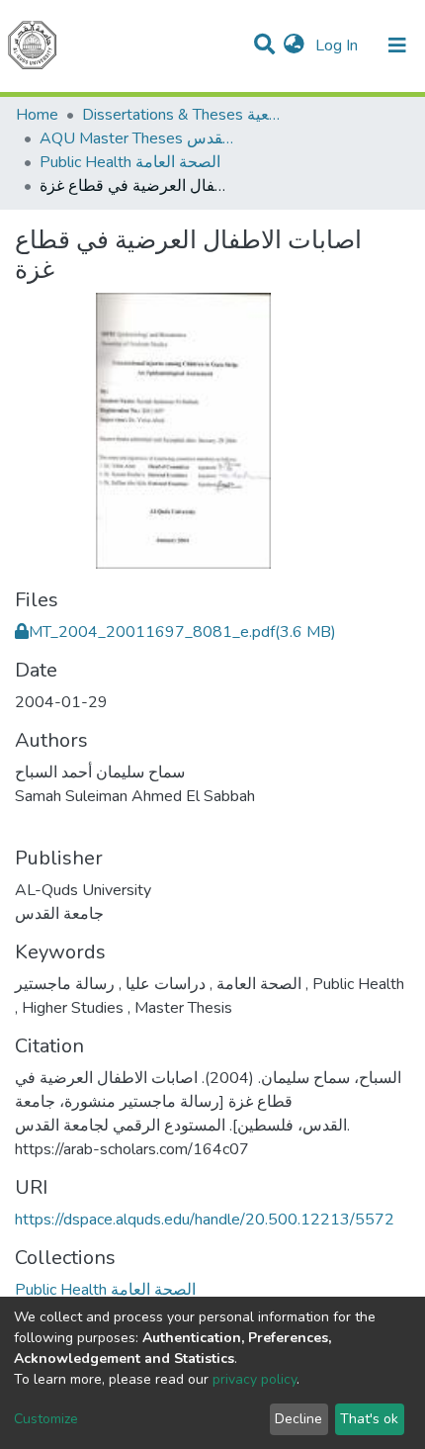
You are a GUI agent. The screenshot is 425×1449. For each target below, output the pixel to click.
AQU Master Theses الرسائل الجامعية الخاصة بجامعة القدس (138, 138)
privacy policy (254, 1379)
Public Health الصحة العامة (130, 162)
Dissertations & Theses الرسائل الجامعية (181, 115)
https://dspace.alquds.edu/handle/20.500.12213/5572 (204, 1219)
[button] (294, 45)
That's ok (369, 1418)
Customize (46, 1418)
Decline (298, 1418)
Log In (338, 45)
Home (37, 115)
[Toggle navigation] (397, 45)
